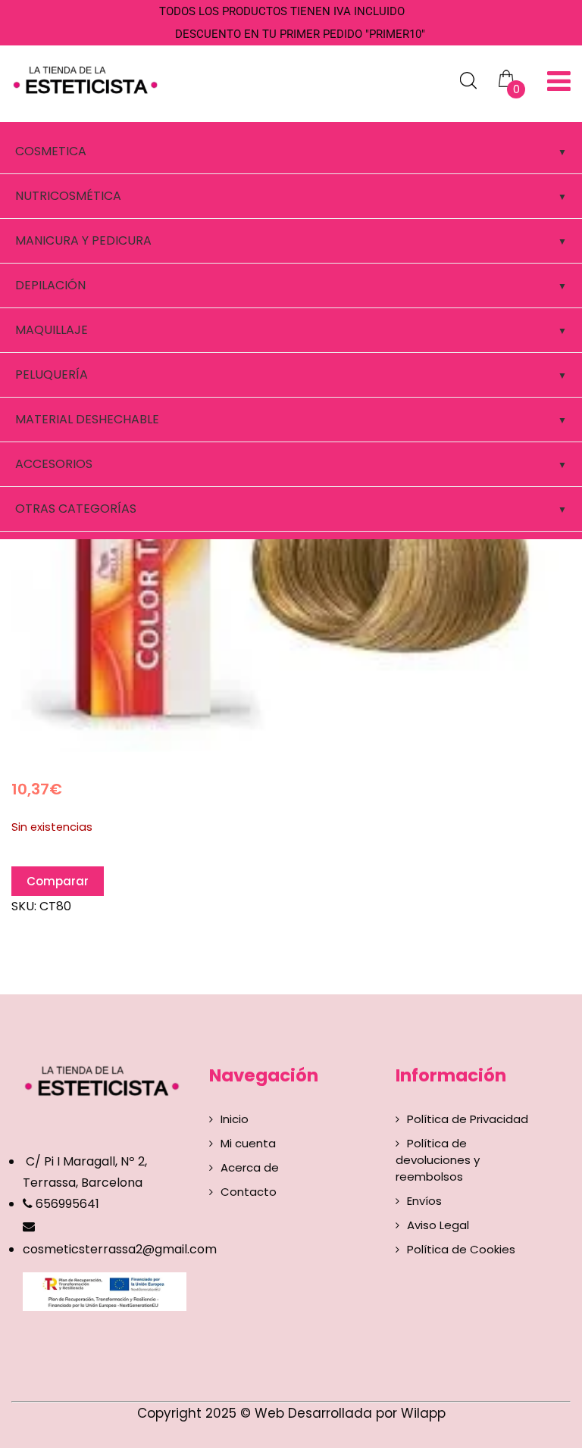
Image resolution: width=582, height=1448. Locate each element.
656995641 (66, 1203)
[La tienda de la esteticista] (87, 78)
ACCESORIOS (53, 464)
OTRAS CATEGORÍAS (75, 508)
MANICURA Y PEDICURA (83, 240)
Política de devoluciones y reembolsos (438, 1159)
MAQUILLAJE (51, 330)
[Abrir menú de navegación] (559, 81)
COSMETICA (50, 151)
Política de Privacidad (467, 1119)
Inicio (235, 1119)
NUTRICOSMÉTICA (68, 195)
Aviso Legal (438, 1225)
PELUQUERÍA (51, 374)
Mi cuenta (248, 1143)
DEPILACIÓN (50, 285)
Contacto (249, 1192)
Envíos (424, 1201)
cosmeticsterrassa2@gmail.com (120, 1249)
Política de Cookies (461, 1249)
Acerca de (250, 1167)
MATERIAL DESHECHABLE (87, 419)
